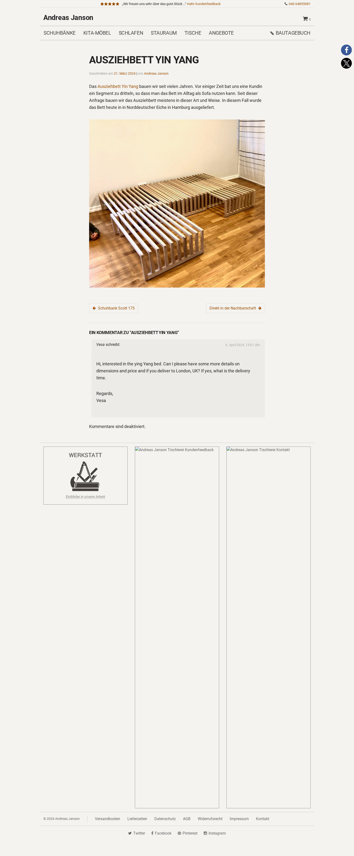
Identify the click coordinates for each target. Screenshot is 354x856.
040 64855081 (300, 4)
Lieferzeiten (137, 818)
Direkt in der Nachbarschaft (233, 308)
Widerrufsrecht (210, 818)
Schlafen (131, 33)
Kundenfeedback (204, 4)
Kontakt (262, 818)
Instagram (217, 833)
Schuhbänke (60, 33)
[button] (346, 50)
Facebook (163, 833)
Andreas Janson (68, 17)
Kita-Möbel (97, 33)
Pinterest (190, 833)
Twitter (139, 833)
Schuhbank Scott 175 (116, 308)
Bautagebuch (293, 33)
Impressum (239, 818)
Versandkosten (107, 818)
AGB (186, 818)
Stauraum (164, 33)
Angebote (221, 33)
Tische (192, 33)
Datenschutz (165, 818)
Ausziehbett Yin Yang (118, 86)
